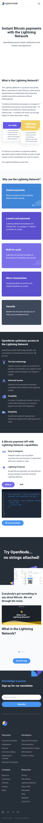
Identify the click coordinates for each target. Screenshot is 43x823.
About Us (5, 775)
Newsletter (26, 790)
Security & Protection (10, 762)
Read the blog (21, 661)
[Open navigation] (39, 3)
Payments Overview (9, 741)
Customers (6, 779)
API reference (27, 752)
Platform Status (28, 756)
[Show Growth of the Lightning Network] (23, 651)
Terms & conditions (21, 818)
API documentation (12, 523)
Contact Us (26, 801)
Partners (5, 783)
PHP (21, 485)
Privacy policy (7, 818)
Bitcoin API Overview (29, 741)
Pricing (24, 775)
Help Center (26, 787)
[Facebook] (3, 812)
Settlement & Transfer (7, 757)
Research (25, 798)
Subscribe (21, 704)
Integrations (6, 744)
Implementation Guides (31, 748)
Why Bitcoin (26, 779)
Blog (23, 794)
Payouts (5, 748)
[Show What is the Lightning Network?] (19, 651)
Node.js (8, 485)
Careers (5, 787)
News (4, 790)
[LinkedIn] (13, 812)
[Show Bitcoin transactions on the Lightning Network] (21, 651)
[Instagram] (18, 812)
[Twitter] (8, 812)
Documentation (28, 744)
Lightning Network (29, 783)
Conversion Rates (8, 752)
